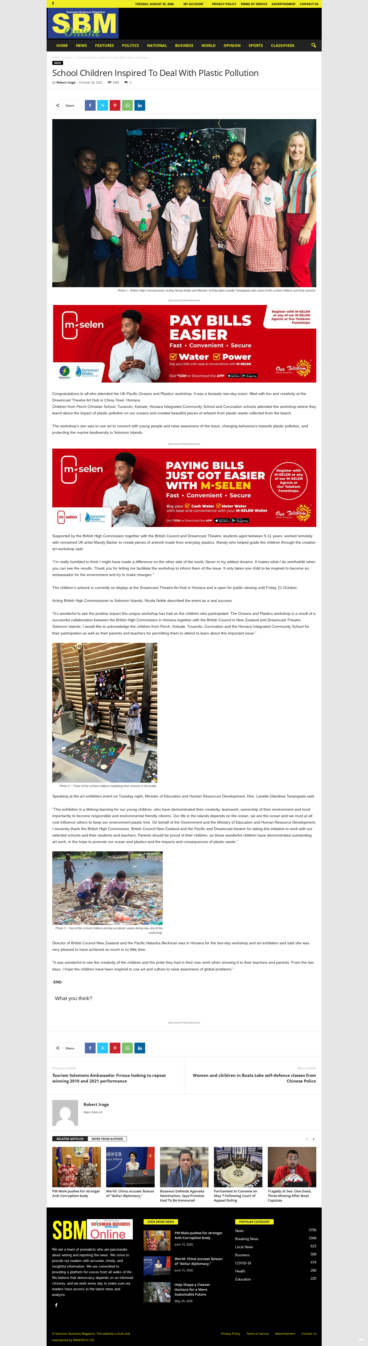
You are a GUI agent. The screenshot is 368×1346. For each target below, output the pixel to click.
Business (184, 45)
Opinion (232, 45)
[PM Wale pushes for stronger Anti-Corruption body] (76, 1167)
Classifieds (282, 45)
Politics (130, 45)
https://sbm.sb (93, 1112)
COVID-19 (243, 1263)
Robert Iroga (66, 82)
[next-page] (313, 1139)
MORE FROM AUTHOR (107, 1139)
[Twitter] (102, 105)
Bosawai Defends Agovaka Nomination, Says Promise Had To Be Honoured (182, 1196)
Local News (244, 1247)
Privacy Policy (224, 4)
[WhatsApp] (127, 105)
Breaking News (247, 1239)
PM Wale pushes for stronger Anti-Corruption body (76, 1193)
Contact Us (309, 4)
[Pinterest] (115, 105)
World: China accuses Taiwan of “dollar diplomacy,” (130, 1193)
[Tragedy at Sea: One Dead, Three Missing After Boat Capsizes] (292, 1167)
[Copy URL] (152, 105)
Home (62, 45)
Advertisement (284, 4)
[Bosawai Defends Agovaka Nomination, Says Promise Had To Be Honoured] (184, 1167)
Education (243, 1279)
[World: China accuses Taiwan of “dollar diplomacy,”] (130, 1167)
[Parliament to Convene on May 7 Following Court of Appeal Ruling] (238, 1167)
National (157, 45)
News (81, 45)
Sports (256, 45)
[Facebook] (53, 4)
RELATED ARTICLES (70, 1139)
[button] (314, 45)
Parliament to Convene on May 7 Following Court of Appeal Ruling (235, 1196)
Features (104, 45)
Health (240, 1271)
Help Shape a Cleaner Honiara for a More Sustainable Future (192, 1289)
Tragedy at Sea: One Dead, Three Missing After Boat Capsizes (289, 1196)
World (209, 45)
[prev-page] (307, 1139)
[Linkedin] (139, 105)
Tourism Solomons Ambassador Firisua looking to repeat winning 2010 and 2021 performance (109, 1078)
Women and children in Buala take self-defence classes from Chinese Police (254, 1078)
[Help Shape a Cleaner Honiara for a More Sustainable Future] (157, 1292)
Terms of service (254, 4)
